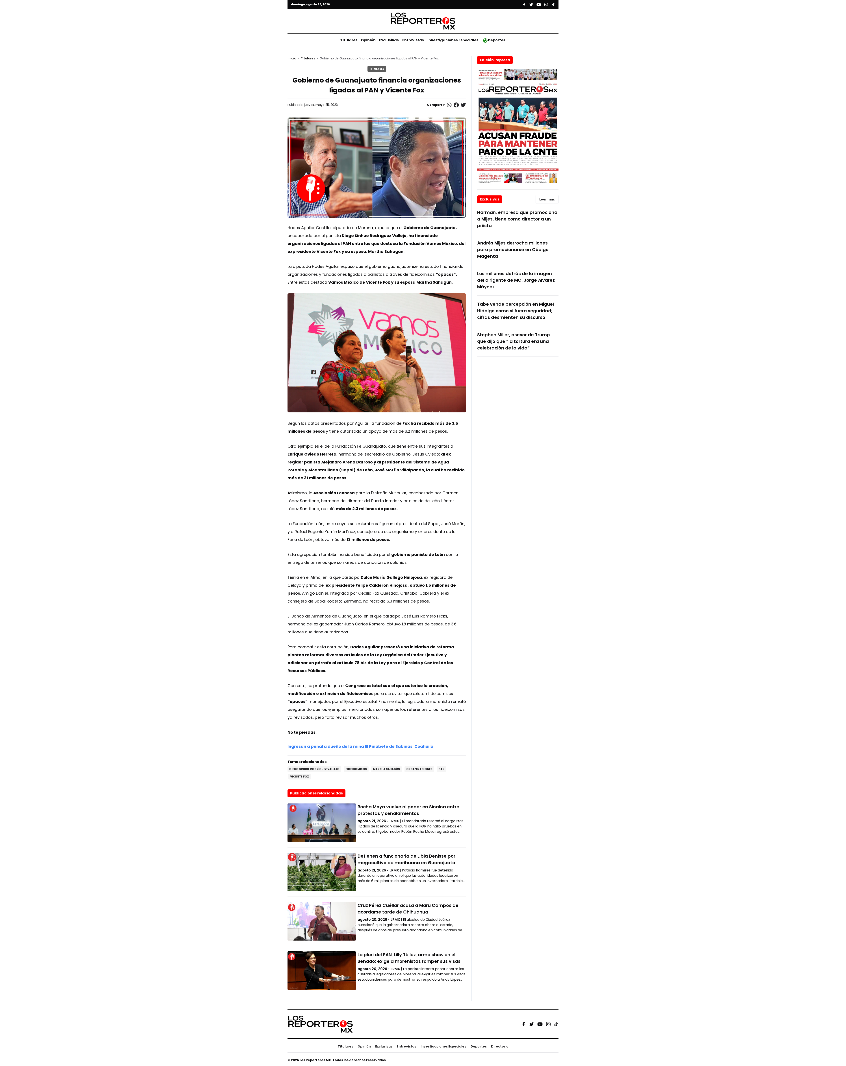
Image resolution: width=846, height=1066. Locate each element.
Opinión (368, 40)
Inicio (292, 58)
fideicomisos (356, 769)
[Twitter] (531, 1024)
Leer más (547, 199)
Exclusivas (389, 40)
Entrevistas (413, 40)
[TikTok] (556, 1024)
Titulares (348, 40)
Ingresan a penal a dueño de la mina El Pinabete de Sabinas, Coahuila (360, 746)
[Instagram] (548, 1024)
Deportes (496, 40)
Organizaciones (419, 769)
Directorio (499, 1046)
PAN (442, 769)
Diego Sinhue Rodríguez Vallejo (314, 769)
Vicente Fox (299, 776)
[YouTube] (540, 1024)
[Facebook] (523, 1024)
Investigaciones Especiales (452, 40)
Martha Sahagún (386, 769)
